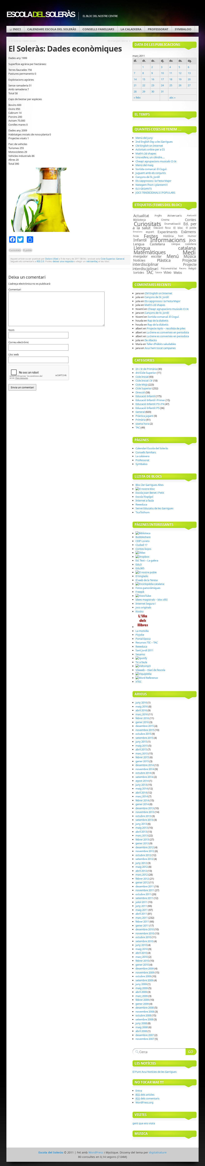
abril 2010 (141, 953)
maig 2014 (142, 788)
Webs (178, 272)
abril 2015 (141, 749)
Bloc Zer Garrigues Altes (150, 485)
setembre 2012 (144, 859)
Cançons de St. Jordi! (148, 177)
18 (170, 79)
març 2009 (142, 996)
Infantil (140, 240)
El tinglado (142, 576)
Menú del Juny (144, 138)
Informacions (167, 240)
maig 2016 (142, 706)
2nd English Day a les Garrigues (154, 141)
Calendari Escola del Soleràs (51, 29)
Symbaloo (183, 29)
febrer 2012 (142, 878)
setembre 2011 (144, 898)
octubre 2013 (143, 816)
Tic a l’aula (141, 662)
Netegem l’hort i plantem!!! (152, 185)
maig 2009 (142, 988)
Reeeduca (141, 504)
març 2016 (142, 714)
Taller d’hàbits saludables (161, 344)
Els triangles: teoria (118, 40)
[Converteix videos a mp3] (143, 666)
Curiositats (15, 250)
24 (162, 85)
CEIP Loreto (143, 541)
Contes (190, 219)
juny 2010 (141, 945)
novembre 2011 (145, 890)
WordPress (95, 1152)
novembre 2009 (145, 972)
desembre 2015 (145, 726)
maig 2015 (142, 745)
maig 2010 (142, 949)
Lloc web (13, 354)
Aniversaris (174, 215)
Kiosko (140, 611)
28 (135, 91)
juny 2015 (141, 741)
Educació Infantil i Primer (150, 400)
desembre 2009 (145, 968)
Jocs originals (143, 607)
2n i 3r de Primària (146, 369)
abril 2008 (141, 1031)
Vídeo (168, 272)
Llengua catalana (165, 248)
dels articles (145, 1094)
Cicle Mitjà (142, 384)
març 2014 (142, 796)
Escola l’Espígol (144, 496)
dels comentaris (147, 1098)
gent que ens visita (144, 1123)
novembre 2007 (145, 1039)
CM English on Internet (149, 145)
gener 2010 (142, 964)
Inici (17, 29)
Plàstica (164, 260)
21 (135, 85)
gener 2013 (142, 843)
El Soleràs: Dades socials (23, 40)
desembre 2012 (145, 847)
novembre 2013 (145, 812)
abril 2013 (141, 831)
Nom (11, 330)
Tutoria (158, 272)
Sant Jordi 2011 (144, 650)
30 (152, 91)
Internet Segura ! (146, 603)
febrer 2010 (142, 960)
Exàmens (188, 231)
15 (143, 79)
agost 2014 (142, 780)
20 (189, 79)
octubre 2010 (143, 937)
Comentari (14, 289)
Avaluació (191, 215)
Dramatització (172, 223)
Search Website (191, 1051)
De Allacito (151, 340)
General (120, 258)
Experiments (167, 231)
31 (162, 91)
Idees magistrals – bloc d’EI (151, 599)
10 (162, 73)
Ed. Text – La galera (147, 560)
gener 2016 (142, 722)
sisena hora (142, 423)
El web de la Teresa (147, 580)
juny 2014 (141, 784)
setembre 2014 (144, 777)
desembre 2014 (145, 765)
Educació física (162, 227)
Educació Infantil (145, 396)
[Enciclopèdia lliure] (143, 674)
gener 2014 (142, 804)
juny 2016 (141, 702)
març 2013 (142, 835)
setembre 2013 (144, 820)
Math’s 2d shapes (146, 153)
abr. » (172, 97)
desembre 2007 (145, 1035)
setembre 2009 (144, 980)
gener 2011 (142, 925)
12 (180, 73)
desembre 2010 (145, 929)
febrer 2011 (142, 921)
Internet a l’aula (145, 500)
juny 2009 (141, 984)
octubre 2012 (143, 855)
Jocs (192, 240)
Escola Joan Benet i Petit (150, 492)
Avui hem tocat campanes (160, 348)
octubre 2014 (143, 773)
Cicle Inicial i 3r (144, 380)
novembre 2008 (145, 1011)
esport (150, 232)
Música (190, 256)
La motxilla (142, 631)
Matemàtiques (150, 252)
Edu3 (139, 564)
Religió (192, 268)
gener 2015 (142, 761)
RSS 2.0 (40, 261)
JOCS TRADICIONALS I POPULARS (155, 192)
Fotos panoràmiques (148, 588)
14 (135, 79)
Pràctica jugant (144, 416)
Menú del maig (144, 165)
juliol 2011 (141, 902)
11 (170, 73)
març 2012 (142, 874)
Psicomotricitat (169, 268)
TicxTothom (143, 512)
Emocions (137, 231)
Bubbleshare (143, 537)
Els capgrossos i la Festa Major (153, 181)
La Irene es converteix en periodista (168, 332)
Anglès (158, 215)
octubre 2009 (143, 976)
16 (152, 79)
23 (152, 85)
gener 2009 (142, 1004)
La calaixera (131, 29)
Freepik (140, 592)
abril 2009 (141, 992)
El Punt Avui (155, 1072)
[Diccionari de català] (140, 552)
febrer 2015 (142, 757)
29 (143, 91)
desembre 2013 (145, 808)
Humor (192, 236)
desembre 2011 (145, 886)
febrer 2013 (142, 839)
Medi (189, 252)
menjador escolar (147, 256)
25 (170, 85)
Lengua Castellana (149, 244)
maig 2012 (142, 867)
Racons (182, 268)
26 (180, 85)
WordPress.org (144, 1102)
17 (162, 79)
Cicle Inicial (142, 377)
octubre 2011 (143, 894)
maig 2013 (142, 827)
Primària (141, 419)
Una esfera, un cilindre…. (150, 157)
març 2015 (142, 753)
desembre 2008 (145, 1007)
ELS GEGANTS (144, 188)
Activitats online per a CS (150, 149)
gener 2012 (142, 882)
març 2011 (142, 917)
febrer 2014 (142, 800)
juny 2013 (141, 824)
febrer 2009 (142, 1000)
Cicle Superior (108, 258)
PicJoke (140, 634)
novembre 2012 (145, 851)
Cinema (165, 219)
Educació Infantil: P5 (147, 408)
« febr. (137, 97)
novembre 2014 (145, 769)
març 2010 (142, 957)
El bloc (178, 228)
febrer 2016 (142, 718)
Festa (136, 236)
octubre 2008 (143, 1015)
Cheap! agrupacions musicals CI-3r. (156, 161)
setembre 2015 (144, 738)
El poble (27, 250)
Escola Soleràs (40, 14)
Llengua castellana (183, 244)
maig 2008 (142, 1027)
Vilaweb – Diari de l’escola (150, 670)
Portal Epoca (143, 638)
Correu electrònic (18, 342)
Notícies (139, 260)
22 (143, 85)
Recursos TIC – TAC (147, 642)
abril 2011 (141, 913)
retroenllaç (92, 261)
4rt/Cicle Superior (146, 372)
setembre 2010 (144, 941)
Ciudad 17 (141, 545)
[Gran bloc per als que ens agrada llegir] (143, 627)
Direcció (140, 392)
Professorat (158, 29)
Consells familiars (98, 29)
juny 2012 (141, 863)
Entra (139, 1090)
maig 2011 (142, 910)
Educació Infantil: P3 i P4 (150, 404)
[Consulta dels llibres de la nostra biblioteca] (143, 533)
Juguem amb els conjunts (151, 173)
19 (180, 79)
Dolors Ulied (51, 258)
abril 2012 (141, 871)
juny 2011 (141, 906)
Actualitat (141, 215)
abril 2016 (141, 710)
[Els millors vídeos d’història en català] (143, 596)
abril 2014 (141, 792)
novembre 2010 (145, 933)
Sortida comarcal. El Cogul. (151, 169)
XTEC (139, 681)
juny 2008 (141, 1023)
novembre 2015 (145, 730)
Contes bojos (143, 549)
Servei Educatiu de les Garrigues (154, 508)
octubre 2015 (143, 734)
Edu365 (140, 568)
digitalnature (158, 1152)
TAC (149, 272)
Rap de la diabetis (158, 320)
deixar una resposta (63, 261)
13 (189, 73)
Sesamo (140, 654)
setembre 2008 (144, 1019)
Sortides (138, 272)
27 (189, 85)
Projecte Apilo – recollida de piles (166, 328)
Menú (173, 256)
